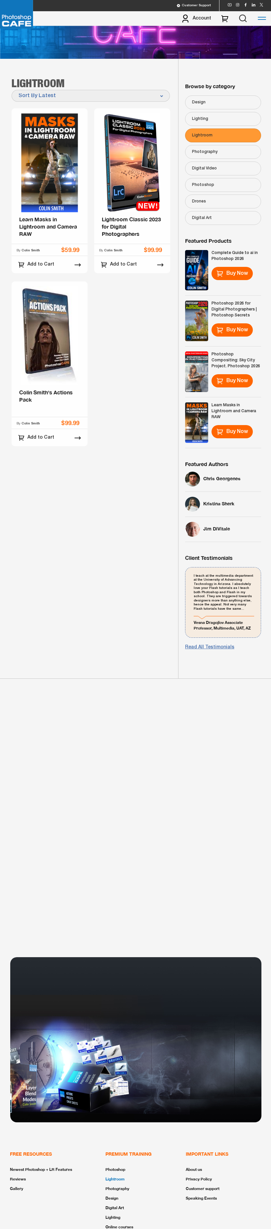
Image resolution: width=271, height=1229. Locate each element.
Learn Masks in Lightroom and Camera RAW (234, 411)
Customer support (202, 1188)
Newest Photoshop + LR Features (41, 1169)
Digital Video (204, 168)
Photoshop (203, 185)
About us (194, 1169)
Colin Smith (30, 250)
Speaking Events (201, 1198)
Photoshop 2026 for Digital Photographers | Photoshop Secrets (234, 309)
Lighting (200, 119)
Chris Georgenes (222, 478)
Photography (204, 152)
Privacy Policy (199, 1178)
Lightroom (202, 135)
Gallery (16, 1188)
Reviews (18, 1178)
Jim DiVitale (216, 528)
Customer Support (196, 5)
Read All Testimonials (209, 647)
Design (199, 102)
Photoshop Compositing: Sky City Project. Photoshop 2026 (236, 360)
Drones (199, 201)
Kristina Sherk (218, 503)
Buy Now (237, 273)
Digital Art (202, 218)
